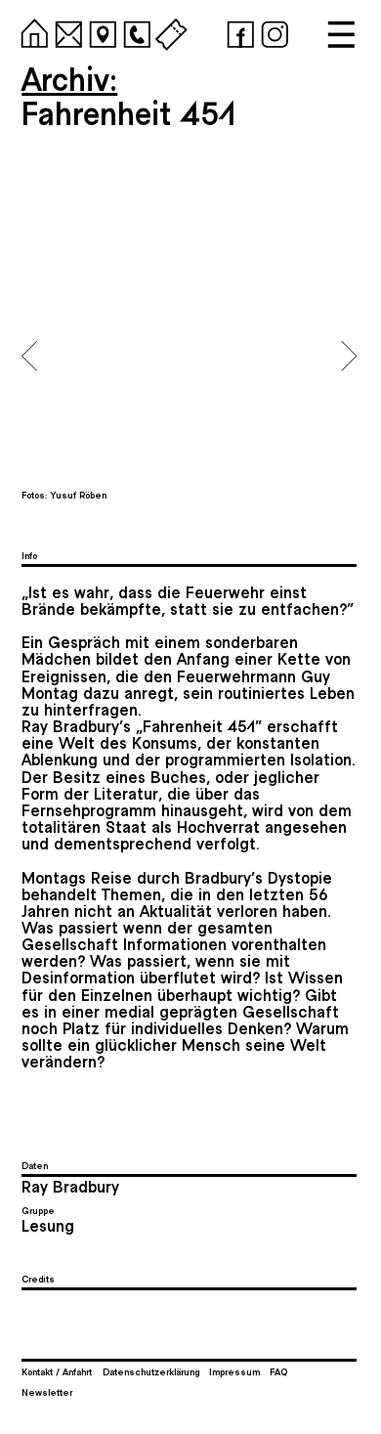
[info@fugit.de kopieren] (65, 31)
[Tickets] (168, 31)
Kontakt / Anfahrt (56, 1371)
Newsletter (46, 1392)
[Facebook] (237, 31)
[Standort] (99, 31)
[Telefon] (133, 31)
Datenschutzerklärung (151, 1371)
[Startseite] (31, 31)
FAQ (278, 1371)
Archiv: (69, 78)
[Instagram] (271, 31)
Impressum (234, 1371)
